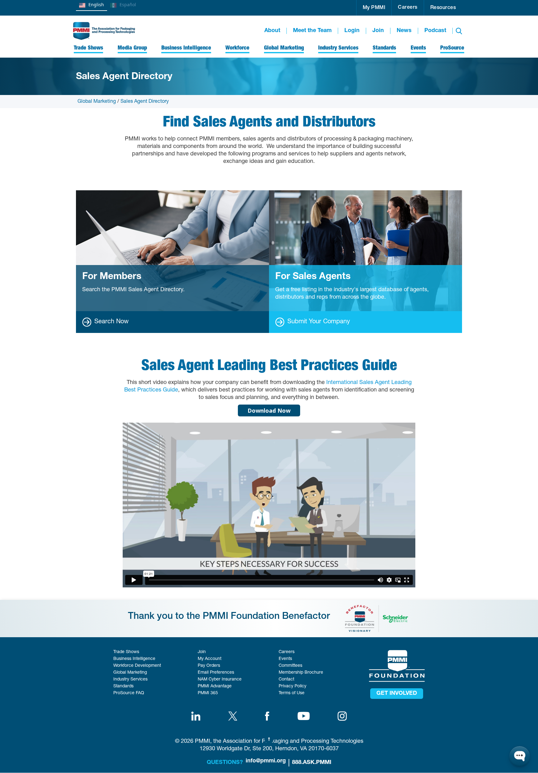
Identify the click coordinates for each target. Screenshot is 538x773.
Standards (123, 686)
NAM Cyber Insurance (220, 679)
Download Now (269, 410)
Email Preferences (216, 673)
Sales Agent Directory (144, 101)
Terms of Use (291, 693)
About (272, 31)
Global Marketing (97, 101)
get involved (396, 693)
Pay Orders (209, 666)
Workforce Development (137, 666)
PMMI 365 (208, 693)
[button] (374, 7)
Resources (443, 8)
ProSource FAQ (128, 693)
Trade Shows (126, 652)
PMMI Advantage (215, 686)
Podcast (435, 31)
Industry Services (130, 679)
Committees (290, 666)
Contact (286, 679)
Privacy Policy (292, 686)
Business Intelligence (134, 659)
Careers (408, 7)
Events (285, 659)
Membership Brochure (301, 673)
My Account (209, 659)
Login (352, 31)
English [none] (96, 4)
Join (378, 31)
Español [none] (128, 4)
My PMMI (374, 8)
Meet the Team (312, 31)
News (404, 31)
